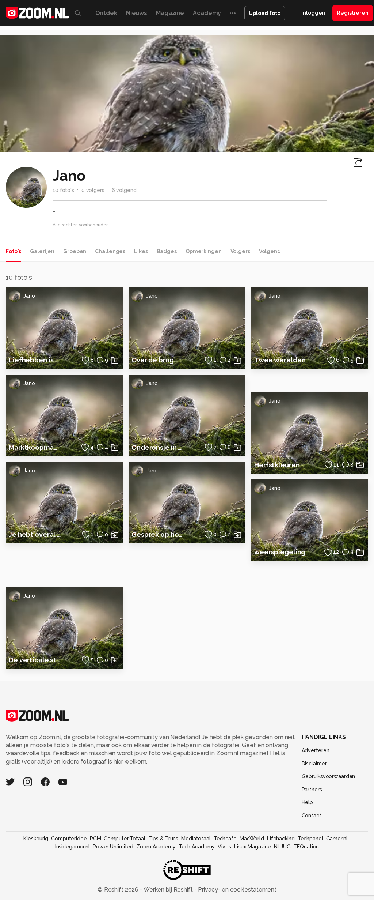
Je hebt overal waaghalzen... (35, 534)
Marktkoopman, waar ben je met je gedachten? (35, 447)
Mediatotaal (196, 838)
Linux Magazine (252, 847)
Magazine (170, 13)
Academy (207, 13)
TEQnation (306, 847)
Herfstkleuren (276, 465)
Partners (312, 789)
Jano (29, 296)
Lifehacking (281, 838)
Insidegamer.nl (72, 847)
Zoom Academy (156, 847)
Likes (141, 251)
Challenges (110, 251)
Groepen (74, 251)
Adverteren (315, 750)
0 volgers (92, 190)
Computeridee (69, 838)
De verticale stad (35, 660)
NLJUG (282, 847)
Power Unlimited (113, 847)
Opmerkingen (204, 251)
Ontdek (106, 13)
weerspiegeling (279, 552)
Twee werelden (279, 360)
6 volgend (124, 190)
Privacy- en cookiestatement (236, 889)
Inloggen (313, 13)
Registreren (353, 13)
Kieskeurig (35, 838)
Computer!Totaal (124, 838)
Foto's (13, 251)
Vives (224, 847)
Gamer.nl (337, 838)
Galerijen (42, 251)
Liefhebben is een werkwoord (35, 360)
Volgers (240, 251)
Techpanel (310, 838)
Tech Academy (197, 847)
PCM (95, 838)
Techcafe (225, 838)
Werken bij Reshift (168, 889)
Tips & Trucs (163, 838)
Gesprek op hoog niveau (157, 534)
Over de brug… (154, 360)
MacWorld (252, 838)
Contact (311, 815)
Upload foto (264, 13)
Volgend (270, 251)
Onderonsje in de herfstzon (157, 447)
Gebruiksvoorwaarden (328, 776)
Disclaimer (314, 764)
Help (307, 802)
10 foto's (63, 190)
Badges (167, 251)
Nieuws (136, 13)
